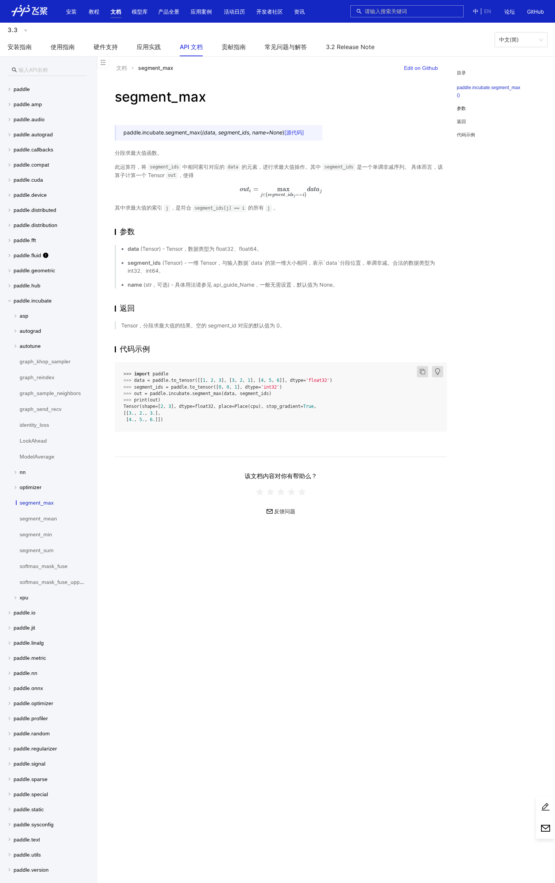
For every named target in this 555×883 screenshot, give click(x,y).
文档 (116, 11)
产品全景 (168, 11)
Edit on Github (421, 68)
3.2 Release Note (350, 47)
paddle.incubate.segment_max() (488, 91)
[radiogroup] (281, 491)
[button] (116, 11)
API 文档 (191, 47)
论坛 (509, 11)
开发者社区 (269, 11)
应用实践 (149, 47)
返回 (461, 121)
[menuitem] (509, 12)
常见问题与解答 (286, 47)
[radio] (260, 491)
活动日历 (234, 11)
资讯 (299, 11)
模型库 (140, 11)
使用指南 (63, 47)
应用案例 (201, 11)
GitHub (535, 11)
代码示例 (466, 134)
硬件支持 (106, 47)
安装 (71, 11)
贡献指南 (234, 47)
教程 (94, 11)
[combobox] (412, 11)
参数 (461, 108)
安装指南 (20, 47)
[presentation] (281, 189)
